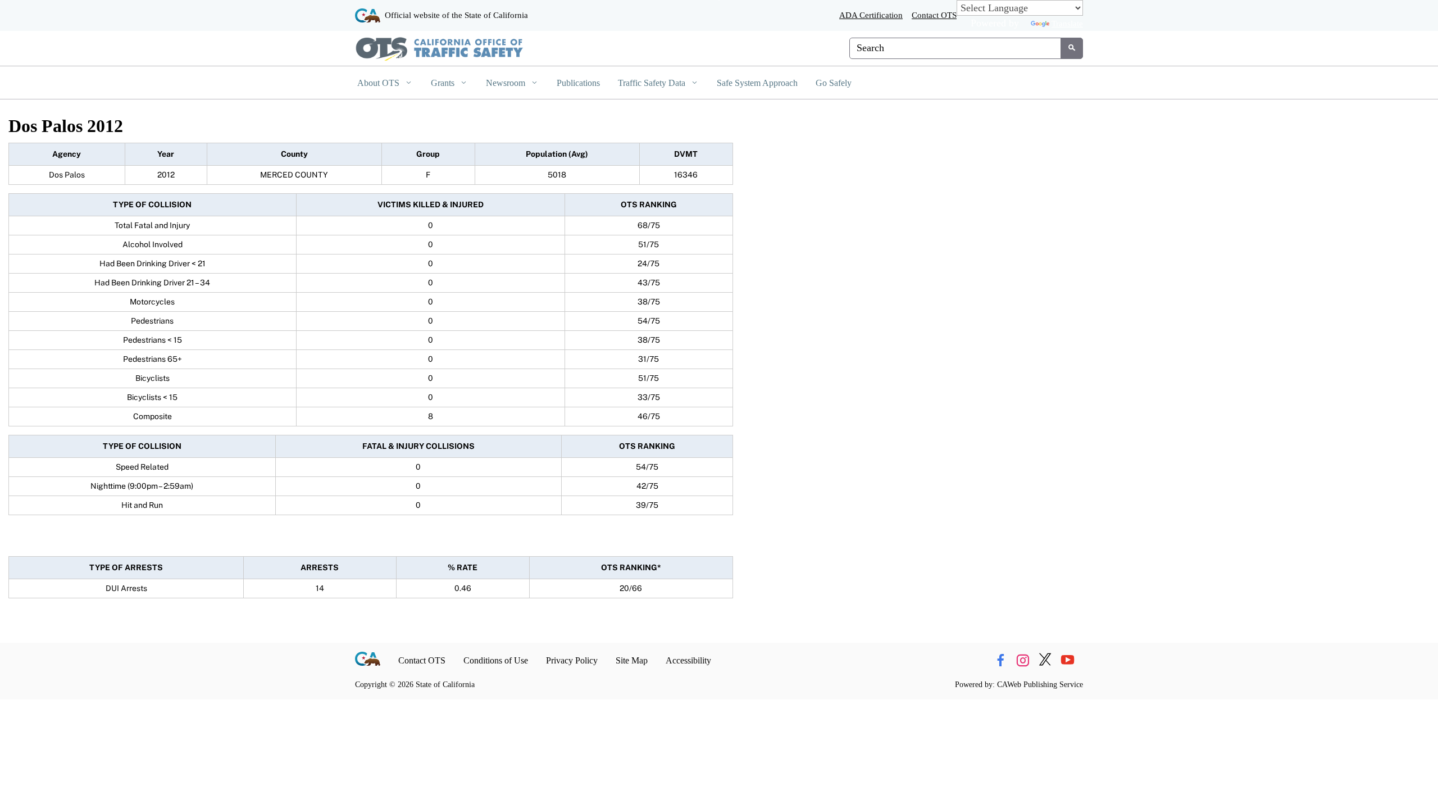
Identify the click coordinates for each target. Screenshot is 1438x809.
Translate (1067, 23)
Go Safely (834, 83)
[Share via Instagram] (1023, 660)
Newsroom (506, 83)
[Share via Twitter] (1045, 660)
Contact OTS (934, 15)
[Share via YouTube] (1068, 660)
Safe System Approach (757, 83)
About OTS (379, 83)
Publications (578, 83)
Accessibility (688, 660)
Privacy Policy (572, 660)
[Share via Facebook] (1000, 660)
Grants (444, 83)
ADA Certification (871, 15)
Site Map (632, 660)
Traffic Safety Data (653, 83)
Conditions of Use (495, 660)
